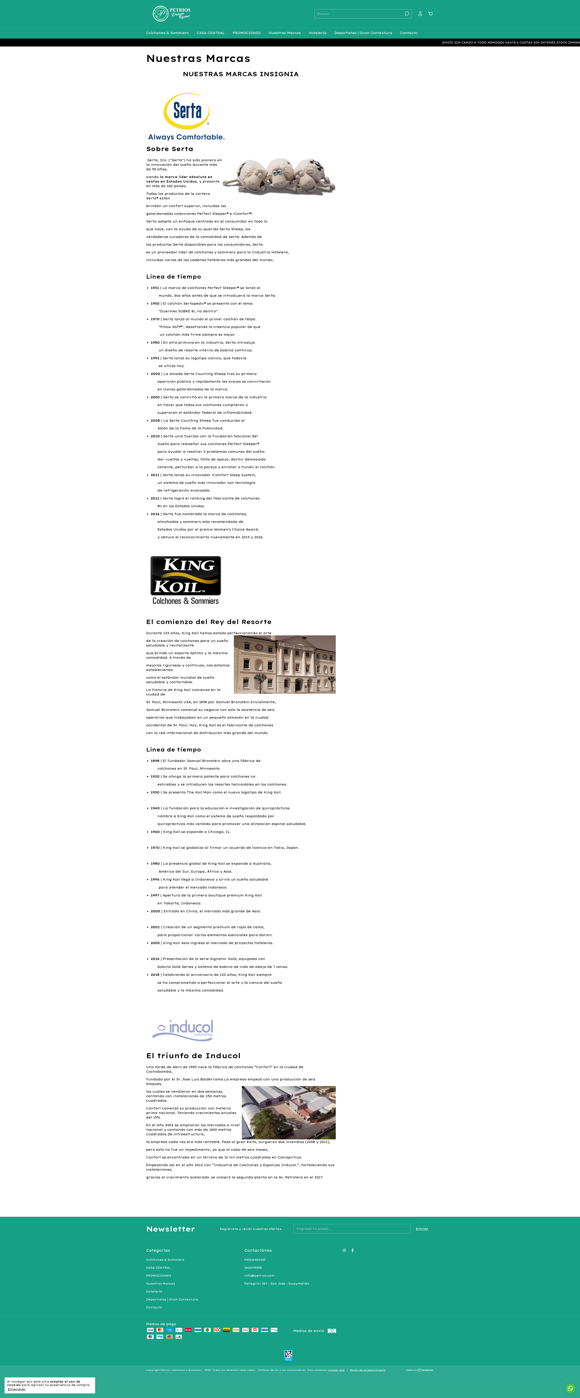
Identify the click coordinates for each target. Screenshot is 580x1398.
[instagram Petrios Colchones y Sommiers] (344, 1250)
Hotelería (317, 33)
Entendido (16, 1389)
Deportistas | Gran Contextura (363, 33)
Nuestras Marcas (285, 33)
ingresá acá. (336, 1370)
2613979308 (253, 1267)
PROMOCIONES (247, 33)
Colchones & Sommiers (167, 33)
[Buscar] (406, 13)
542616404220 (255, 1259)
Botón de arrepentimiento (368, 1370)
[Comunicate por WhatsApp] (570, 1388)
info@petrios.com (259, 1275)
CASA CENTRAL (211, 33)
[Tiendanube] (420, 1371)
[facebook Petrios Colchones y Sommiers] (352, 1250)
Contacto (408, 33)
